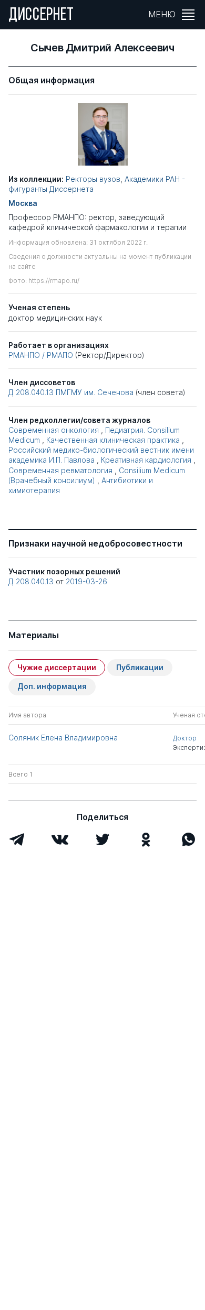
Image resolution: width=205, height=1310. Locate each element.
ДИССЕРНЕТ (41, 16)
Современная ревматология (60, 470)
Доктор (185, 738)
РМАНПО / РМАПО (40, 355)
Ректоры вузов (93, 178)
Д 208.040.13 (31, 392)
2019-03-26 (86, 581)
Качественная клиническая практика (113, 439)
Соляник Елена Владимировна (63, 737)
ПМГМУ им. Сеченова (96, 392)
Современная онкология (53, 429)
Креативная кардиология (146, 459)
